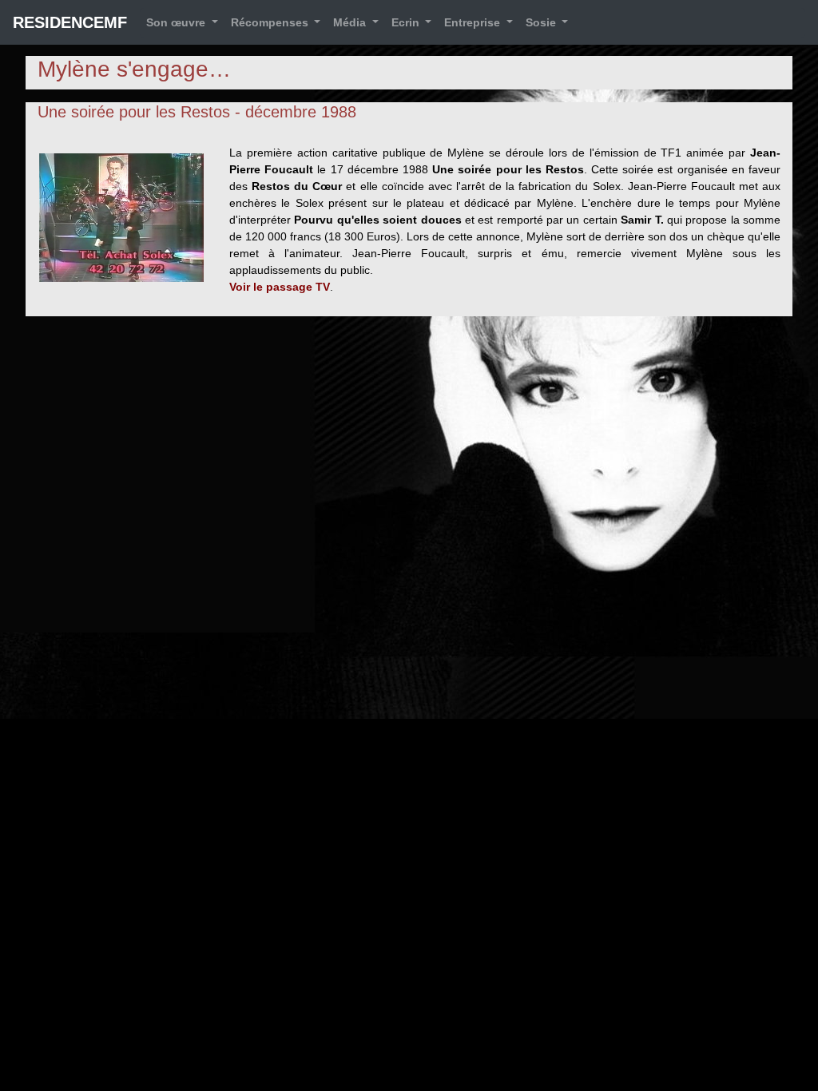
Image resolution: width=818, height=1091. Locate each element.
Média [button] (351, 22)
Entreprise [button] (473, 22)
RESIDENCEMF (70, 22)
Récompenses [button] (271, 22)
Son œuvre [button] (177, 22)
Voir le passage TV (279, 286)
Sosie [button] (542, 22)
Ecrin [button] (407, 22)
